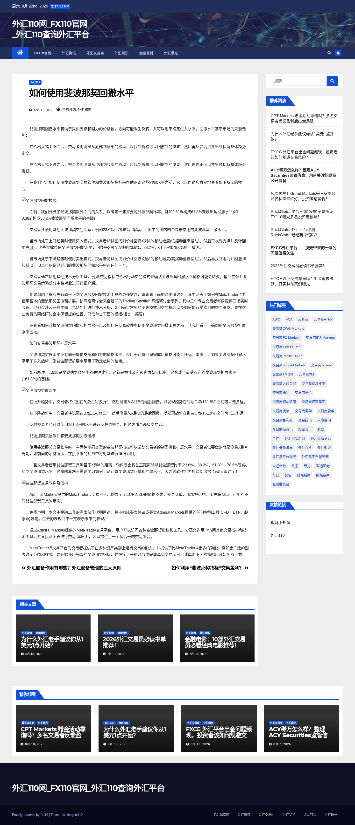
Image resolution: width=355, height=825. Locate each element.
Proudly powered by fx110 (30, 815)
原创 (320, 429)
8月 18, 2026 (35, 744)
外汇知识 (122, 53)
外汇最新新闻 (295, 438)
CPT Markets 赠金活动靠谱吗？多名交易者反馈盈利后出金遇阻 (53, 735)
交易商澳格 (280, 411)
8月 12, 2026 (200, 744)
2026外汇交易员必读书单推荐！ (134, 642)
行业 (275, 475)
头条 (294, 466)
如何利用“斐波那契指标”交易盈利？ (208, 568)
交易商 (303, 319)
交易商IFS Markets (320, 338)
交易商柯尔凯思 (284, 402)
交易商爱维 (325, 411)
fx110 (79, 815)
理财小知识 (280, 523)
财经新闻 (304, 475)
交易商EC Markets (286, 338)
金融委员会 (280, 484)
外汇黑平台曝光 (284, 457)
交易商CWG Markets (288, 328)
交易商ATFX (323, 319)
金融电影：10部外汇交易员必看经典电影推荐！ (215, 642)
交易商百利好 (282, 420)
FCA (289, 319)
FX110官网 (42, 53)
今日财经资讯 (282, 429)
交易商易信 (303, 393)
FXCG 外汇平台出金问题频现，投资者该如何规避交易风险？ (219, 735)
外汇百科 (305, 448)
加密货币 (305, 429)
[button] (329, 53)
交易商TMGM (282, 374)
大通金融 (279, 466)
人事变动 (324, 420)
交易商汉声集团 (313, 402)
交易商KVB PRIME (286, 347)
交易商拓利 (280, 393)
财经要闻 (323, 475)
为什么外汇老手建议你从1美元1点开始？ (52, 642)
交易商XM (306, 374)
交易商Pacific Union (287, 356)
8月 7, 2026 (282, 744)
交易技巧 (69, 110)
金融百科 (146, 53)
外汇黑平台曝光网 (315, 457)
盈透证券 (323, 466)
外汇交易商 (95, 53)
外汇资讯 (69, 53)
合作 (275, 438)
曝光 (307, 466)
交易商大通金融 (284, 383)
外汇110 (278, 535)
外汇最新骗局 (282, 448)
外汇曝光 (171, 53)
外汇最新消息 (321, 438)
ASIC (276, 319)
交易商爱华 (303, 411)
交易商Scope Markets (288, 365)
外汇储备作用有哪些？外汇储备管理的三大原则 (73, 568)
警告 (288, 475)
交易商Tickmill (321, 365)
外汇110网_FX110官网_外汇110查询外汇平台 (88, 788)
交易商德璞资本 (313, 383)
